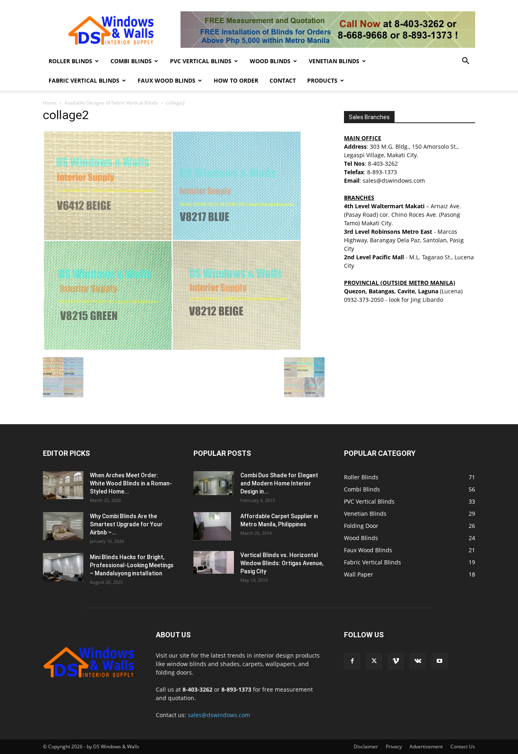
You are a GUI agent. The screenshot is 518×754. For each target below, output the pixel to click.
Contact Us (462, 746)
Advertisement (426, 746)
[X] (374, 661)
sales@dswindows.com (219, 715)
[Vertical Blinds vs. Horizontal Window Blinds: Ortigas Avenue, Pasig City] (213, 562)
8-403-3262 (383, 163)
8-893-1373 (382, 172)
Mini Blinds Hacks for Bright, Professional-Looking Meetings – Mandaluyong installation (132, 565)
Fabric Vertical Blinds (84, 80)
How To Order (236, 80)
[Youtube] (439, 661)
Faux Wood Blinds (166, 80)
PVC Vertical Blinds (200, 61)
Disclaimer (366, 746)
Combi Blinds (131, 61)
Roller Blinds (70, 61)
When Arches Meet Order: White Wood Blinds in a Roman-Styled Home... (131, 483)
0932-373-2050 (364, 299)
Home (50, 102)
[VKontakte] (418, 661)
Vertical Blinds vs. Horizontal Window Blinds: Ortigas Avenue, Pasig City (281, 563)
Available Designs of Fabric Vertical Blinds (111, 102)
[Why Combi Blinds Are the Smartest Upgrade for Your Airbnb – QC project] (63, 526)
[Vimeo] (396, 661)
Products (322, 80)
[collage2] (172, 348)
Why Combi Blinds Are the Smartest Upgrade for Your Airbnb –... (126, 524)
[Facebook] (352, 661)
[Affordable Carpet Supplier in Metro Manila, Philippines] (212, 526)
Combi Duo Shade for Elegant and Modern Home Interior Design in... (279, 483)
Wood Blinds (270, 61)
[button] (465, 62)
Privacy (394, 746)
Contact (283, 80)
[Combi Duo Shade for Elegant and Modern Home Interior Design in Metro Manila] (213, 483)
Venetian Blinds (334, 61)
